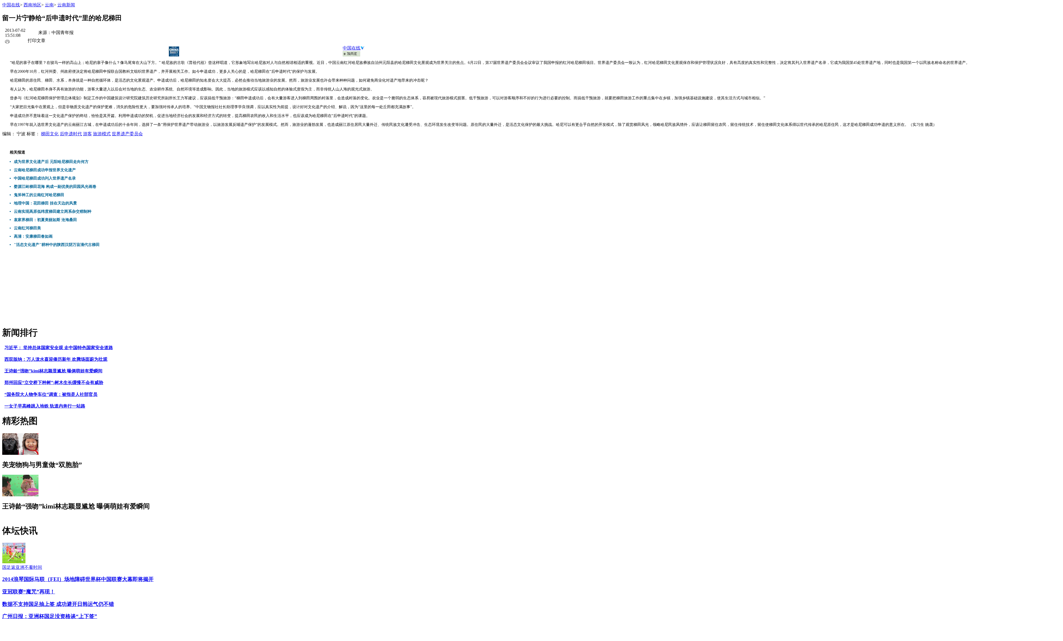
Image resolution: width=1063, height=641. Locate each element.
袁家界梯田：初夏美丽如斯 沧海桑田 (45, 220)
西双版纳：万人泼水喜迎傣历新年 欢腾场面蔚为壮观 (55, 359)
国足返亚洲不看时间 (22, 567)
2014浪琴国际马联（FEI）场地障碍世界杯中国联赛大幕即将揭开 (78, 579)
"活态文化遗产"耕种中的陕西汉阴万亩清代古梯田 (57, 245)
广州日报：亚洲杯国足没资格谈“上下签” (49, 616)
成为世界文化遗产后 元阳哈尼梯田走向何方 (51, 162)
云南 (49, 4)
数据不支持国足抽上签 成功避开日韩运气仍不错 (58, 604)
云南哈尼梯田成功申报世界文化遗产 (45, 170)
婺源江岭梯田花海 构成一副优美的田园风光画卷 (55, 187)
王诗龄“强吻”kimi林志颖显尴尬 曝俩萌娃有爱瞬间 (53, 370)
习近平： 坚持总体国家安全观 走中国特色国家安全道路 (58, 347)
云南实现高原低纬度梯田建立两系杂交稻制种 (52, 211)
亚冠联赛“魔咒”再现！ (28, 592)
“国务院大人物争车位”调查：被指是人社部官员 (50, 394)
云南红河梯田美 (27, 228)
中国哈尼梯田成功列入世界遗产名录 (45, 178)
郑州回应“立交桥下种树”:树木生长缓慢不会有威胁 (53, 382)
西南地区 (32, 4)
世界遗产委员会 (127, 133)
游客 (87, 133)
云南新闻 (66, 4)
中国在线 (11, 4)
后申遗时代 (71, 133)
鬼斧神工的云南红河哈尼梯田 (39, 195)
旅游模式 (102, 133)
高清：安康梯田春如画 (33, 236)
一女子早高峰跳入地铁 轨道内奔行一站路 (44, 406)
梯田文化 (50, 133)
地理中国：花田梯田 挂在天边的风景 (45, 203)
